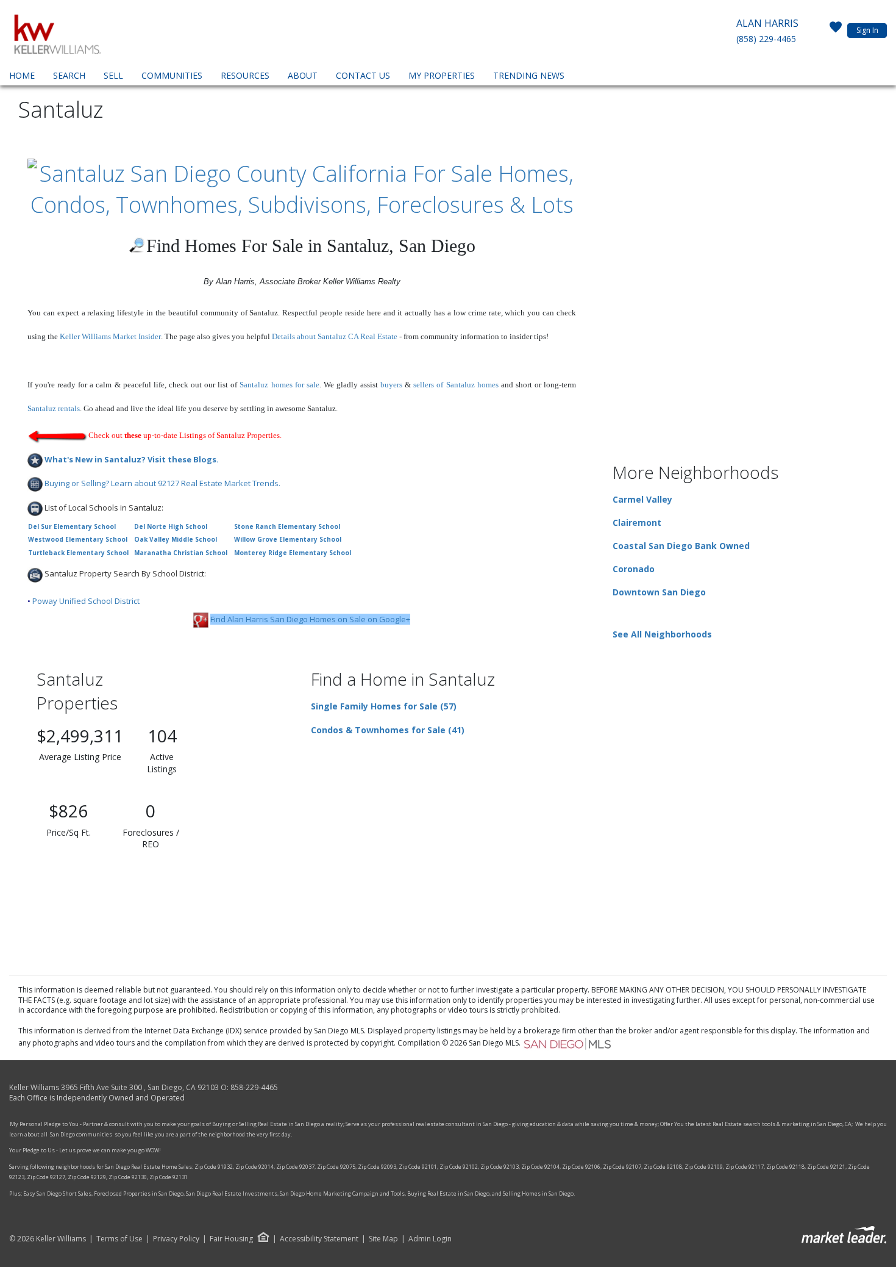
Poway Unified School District (86, 600)
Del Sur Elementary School (72, 526)
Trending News (528, 75)
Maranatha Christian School (180, 552)
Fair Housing (231, 1238)
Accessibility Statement (319, 1239)
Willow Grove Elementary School (287, 539)
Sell (113, 75)
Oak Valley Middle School (175, 539)
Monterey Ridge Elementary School (292, 552)
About (303, 75)
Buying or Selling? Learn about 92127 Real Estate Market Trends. (162, 483)
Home (22, 75)
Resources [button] (245, 75)
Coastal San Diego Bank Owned (681, 545)
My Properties (441, 75)
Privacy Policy (176, 1239)
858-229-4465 (254, 1087)
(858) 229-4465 (766, 39)
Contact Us (363, 75)
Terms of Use (119, 1239)
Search (69, 75)
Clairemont (637, 522)
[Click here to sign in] (835, 30)
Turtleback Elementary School (78, 552)
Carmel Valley (642, 499)
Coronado (634, 569)
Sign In (867, 30)
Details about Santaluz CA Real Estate (334, 336)
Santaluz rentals (53, 408)
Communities (171, 75)
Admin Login (430, 1239)
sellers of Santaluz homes (455, 384)
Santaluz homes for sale (279, 384)
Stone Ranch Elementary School (287, 526)
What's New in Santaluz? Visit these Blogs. (131, 459)
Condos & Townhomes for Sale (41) (387, 730)
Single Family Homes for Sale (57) (384, 706)
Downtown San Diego (659, 592)
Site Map (383, 1239)
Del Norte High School (170, 526)
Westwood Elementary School (77, 539)
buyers (391, 384)
